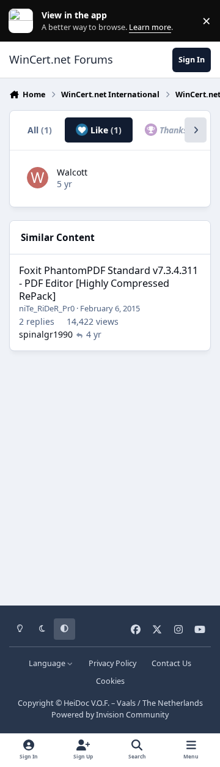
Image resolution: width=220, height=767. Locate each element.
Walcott (72, 172)
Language (48, 663)
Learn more (23, 21)
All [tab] (40, 130)
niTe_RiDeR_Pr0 (47, 308)
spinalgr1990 (46, 334)
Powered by (110, 715)
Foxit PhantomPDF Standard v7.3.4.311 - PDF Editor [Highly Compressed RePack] (108, 283)
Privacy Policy (112, 663)
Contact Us (171, 663)
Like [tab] (105, 130)
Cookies (110, 681)
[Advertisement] (110, 474)
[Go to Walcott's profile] (37, 177)
